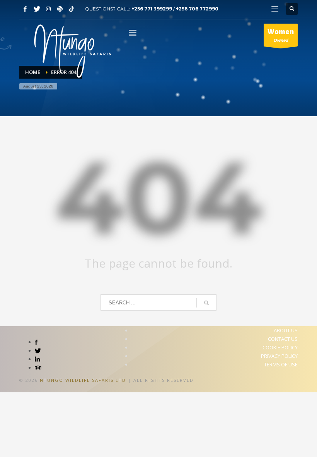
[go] (206, 303)
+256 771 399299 (151, 9)
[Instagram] (48, 9)
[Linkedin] (60, 9)
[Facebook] (25, 9)
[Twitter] (37, 9)
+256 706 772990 (197, 9)
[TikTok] (71, 9)
